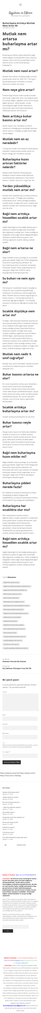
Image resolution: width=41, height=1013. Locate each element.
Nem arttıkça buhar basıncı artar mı (14, 629)
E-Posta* (5, 724)
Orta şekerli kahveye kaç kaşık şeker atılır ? (15, 837)
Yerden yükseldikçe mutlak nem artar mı (16, 648)
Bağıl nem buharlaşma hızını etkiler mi (15, 590)
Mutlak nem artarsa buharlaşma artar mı (16, 613)
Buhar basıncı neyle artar (11, 598)
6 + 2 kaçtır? (7, 752)
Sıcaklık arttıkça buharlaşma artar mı (14, 637)
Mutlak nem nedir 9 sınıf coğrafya (13, 625)
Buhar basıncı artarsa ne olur (12, 594)
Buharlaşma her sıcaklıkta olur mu (14, 602)
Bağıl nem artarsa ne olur (11, 582)
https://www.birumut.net (9, 773)
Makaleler (12, 577)
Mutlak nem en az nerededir (12, 617)
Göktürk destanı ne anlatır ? (11, 797)
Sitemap (17, 775)
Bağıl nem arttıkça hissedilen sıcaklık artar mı (17, 586)
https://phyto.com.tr (27, 773)
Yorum (5, 692)
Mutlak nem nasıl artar (10, 621)
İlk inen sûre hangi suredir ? (11, 822)
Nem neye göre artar (10, 633)
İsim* (4, 715)
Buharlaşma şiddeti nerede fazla (13, 609)
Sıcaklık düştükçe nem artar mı (13, 640)
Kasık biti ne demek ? (9, 827)
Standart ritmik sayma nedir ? (11, 792)
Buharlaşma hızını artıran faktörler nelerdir (16, 606)
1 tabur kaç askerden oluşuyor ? (12, 807)
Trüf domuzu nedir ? (9, 832)
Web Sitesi (6, 733)
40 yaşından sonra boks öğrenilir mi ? (14, 817)
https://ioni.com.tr (7, 775)
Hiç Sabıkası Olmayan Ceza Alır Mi (17, 668)
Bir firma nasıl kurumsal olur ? (11, 802)
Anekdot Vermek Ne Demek (14, 661)
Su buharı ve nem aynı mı (11, 644)
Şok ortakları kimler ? (9, 812)
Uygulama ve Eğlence (20, 13)
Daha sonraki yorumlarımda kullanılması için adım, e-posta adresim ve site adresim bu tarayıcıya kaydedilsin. (20, 746)
